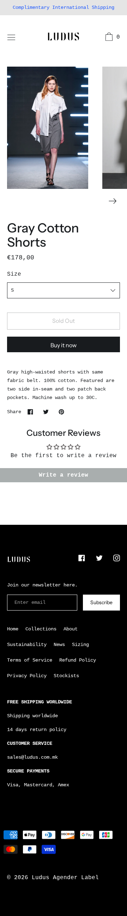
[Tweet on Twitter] (46, 411)
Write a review (63, 475)
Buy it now (63, 345)
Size (14, 274)
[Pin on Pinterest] (61, 411)
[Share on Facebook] (30, 411)
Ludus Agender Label (65, 878)
